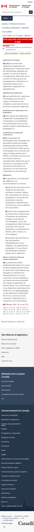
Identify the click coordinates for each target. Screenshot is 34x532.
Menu (8, 18)
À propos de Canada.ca (11, 518)
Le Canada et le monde (9, 480)
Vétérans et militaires (8, 497)
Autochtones (5, 493)
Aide (2, 357)
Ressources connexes (8, 344)
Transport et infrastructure (10, 476)
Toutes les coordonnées (9, 415)
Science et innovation (8, 489)
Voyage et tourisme (8, 437)
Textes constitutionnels (9, 339)
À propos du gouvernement (10, 424)
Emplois (4, 429)
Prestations (5, 446)
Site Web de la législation (11, 28)
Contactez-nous (6, 361)
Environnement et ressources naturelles (15, 459)
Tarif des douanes (22, 290)
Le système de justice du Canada (12, 394)
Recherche (5, 352)
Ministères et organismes (10, 420)
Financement (5, 390)
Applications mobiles (22, 516)
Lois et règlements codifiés (10, 348)
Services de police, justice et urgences (14, 472)
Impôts (3, 455)
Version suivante (25, 53)
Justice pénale (6, 386)
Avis (22, 518)
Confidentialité (8, 520)
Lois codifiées (7, 32)
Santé (3, 450)
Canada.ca (5, 24)
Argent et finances (7, 485)
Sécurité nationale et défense (11, 463)
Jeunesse (4, 502)
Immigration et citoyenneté (10, 433)
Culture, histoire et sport (9, 467)
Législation (25, 28)
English (30, 2)
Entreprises (5, 442)
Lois (2, 399)
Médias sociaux (6, 516)
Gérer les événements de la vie (11, 506)
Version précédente (11, 53)
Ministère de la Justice (17, 24)
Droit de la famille (7, 381)
